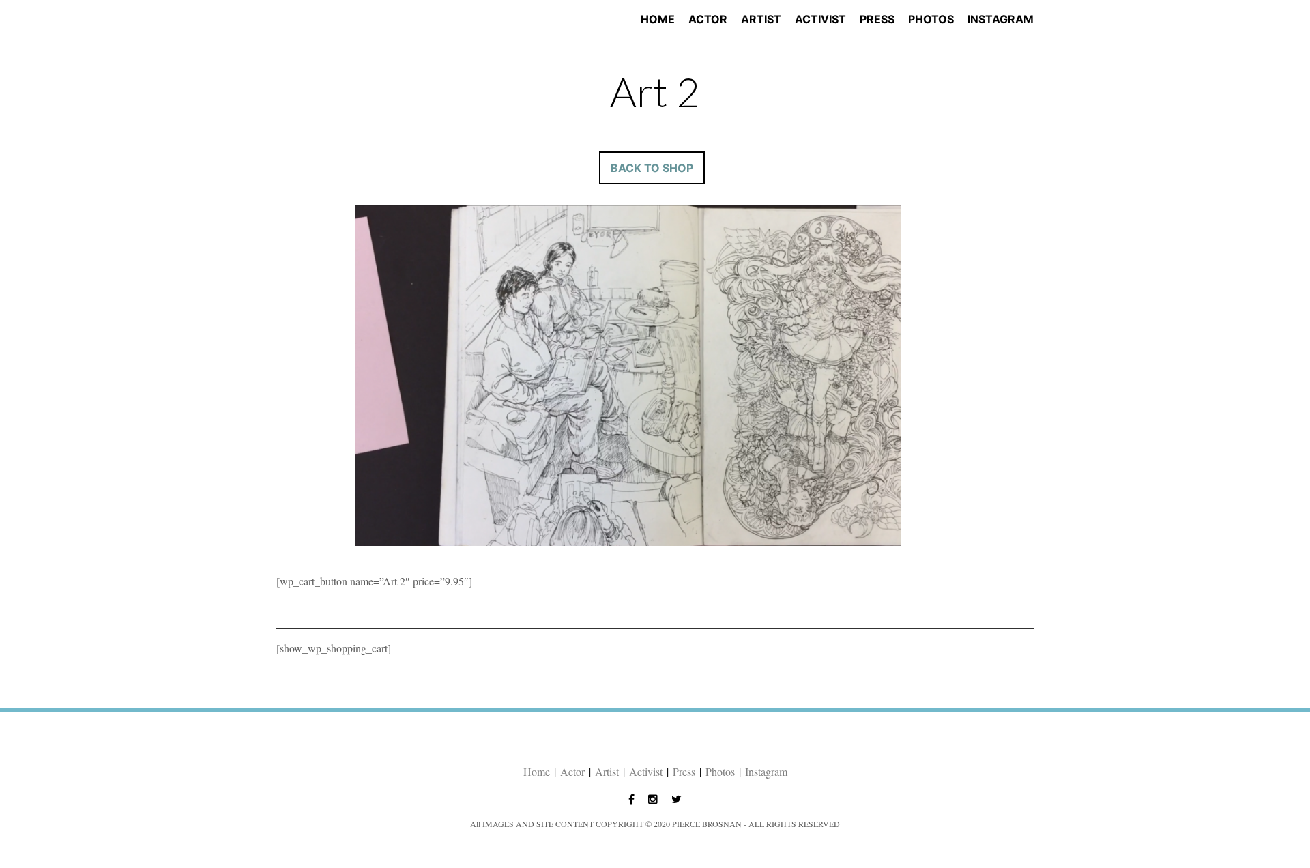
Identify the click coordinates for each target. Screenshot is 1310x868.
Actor (707, 19)
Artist (761, 19)
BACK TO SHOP (652, 168)
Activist (820, 19)
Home (658, 19)
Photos (931, 19)
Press (877, 19)
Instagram (1000, 19)
